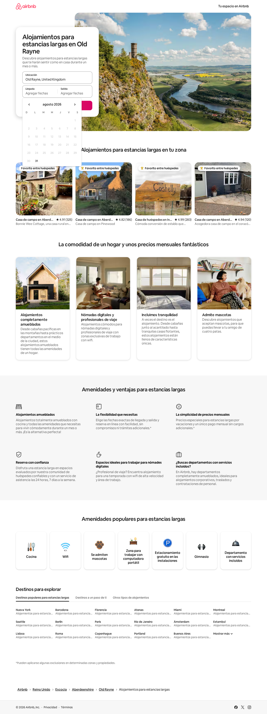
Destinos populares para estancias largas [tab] (42, 597)
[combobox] (57, 79)
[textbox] (39, 93)
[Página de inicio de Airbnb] (26, 6)
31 (36, 161)
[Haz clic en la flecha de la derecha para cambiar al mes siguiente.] (75, 104)
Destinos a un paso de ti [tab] (91, 597)
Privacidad (50, 707)
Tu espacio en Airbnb (233, 6)
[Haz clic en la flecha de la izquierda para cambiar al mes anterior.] (29, 104)
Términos (67, 707)
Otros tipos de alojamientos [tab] (131, 597)
